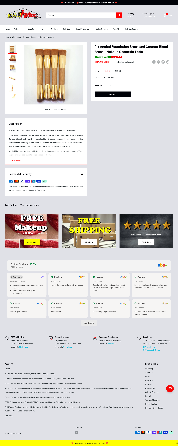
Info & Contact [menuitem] (130, 29)
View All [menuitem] (115, 29)
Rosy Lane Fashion (102, 62)
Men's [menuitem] (53, 29)
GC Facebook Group (151, 350)
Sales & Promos (152, 392)
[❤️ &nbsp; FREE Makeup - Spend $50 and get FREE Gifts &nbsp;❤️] (89, 443)
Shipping (149, 368)
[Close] (177, 443)
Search (148, 396)
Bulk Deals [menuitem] (67, 29)
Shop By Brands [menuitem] (82, 29)
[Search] (119, 15)
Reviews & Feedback (154, 408)
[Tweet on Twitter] (163, 62)
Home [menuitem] (7, 29)
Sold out (112, 94)
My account (148, 16)
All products (16, 37)
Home (7, 37)
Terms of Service (152, 400)
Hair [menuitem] (42, 29)
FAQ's (147, 376)
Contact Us (150, 388)
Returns (148, 384)
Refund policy (151, 404)
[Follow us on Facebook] (76, 432)
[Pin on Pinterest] (158, 62)
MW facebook (149, 347)
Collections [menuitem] (101, 29)
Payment (149, 380)
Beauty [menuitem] (31, 29)
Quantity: (98, 85)
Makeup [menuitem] (17, 29)
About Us (149, 372)
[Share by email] (167, 62)
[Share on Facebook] (154, 62)
